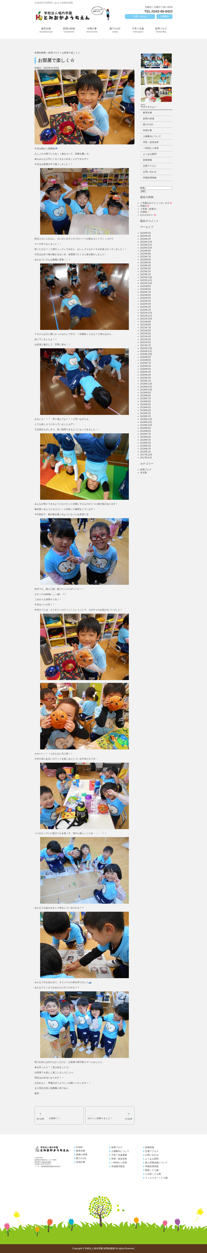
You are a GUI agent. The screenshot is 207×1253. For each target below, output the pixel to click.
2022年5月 (145, 298)
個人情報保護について (156, 1162)
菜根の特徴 (81, 1154)
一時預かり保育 (151, 148)
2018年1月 (145, 452)
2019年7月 (145, 398)
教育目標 (46, 30)
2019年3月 (145, 410)
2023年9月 (145, 251)
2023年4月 (145, 265)
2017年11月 (146, 457)
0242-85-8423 (46, 1162)
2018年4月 (145, 443)
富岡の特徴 (69, 30)
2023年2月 (145, 271)
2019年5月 (145, 404)
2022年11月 (146, 280)
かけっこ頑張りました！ (100, 1118)
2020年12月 (146, 348)
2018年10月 (146, 425)
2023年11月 (146, 245)
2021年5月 (145, 333)
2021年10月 (146, 319)
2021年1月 (145, 345)
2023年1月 (145, 274)
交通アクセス (149, 166)
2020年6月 (145, 366)
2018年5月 (145, 440)
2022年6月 (145, 295)
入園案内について (152, 136)
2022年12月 (146, 277)
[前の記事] (59, 1108)
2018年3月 (145, 446)
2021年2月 (145, 342)
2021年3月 (145, 339)
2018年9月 (145, 428)
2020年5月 (145, 369)
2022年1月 (145, 310)
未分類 (143, 472)
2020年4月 (145, 372)
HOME (79, 1147)
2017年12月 (146, 454)
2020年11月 (146, 351)
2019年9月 (145, 392)
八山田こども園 (153, 1174)
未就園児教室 (118, 1166)
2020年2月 (145, 378)
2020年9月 (145, 357)
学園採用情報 (149, 177)
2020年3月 (145, 375)
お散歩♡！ (54, 1118)
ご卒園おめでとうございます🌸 (156, 203)
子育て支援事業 (119, 1155)
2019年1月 (145, 416)
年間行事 (91, 30)
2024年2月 (145, 236)
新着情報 (147, 160)
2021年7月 (145, 327)
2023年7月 (145, 256)
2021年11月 (146, 316)
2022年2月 (145, 307)
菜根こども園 (152, 1170)
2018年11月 (146, 422)
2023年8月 (145, 253)
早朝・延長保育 (151, 142)
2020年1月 (145, 381)
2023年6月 (145, 259)
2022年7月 (145, 292)
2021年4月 (145, 336)
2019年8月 (145, 395)
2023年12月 (146, 242)
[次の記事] (109, 1108)
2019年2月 (145, 413)
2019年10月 (146, 389)
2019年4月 (145, 407)
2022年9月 (145, 286)
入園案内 (164, 16)
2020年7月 (145, 363)
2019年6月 (145, 401)
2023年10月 (146, 248)
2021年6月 (145, 330)
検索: (142, 188)
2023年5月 (145, 262)
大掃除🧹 (145, 212)
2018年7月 (145, 434)
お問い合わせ (140, 16)
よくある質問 (149, 154)
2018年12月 (146, 419)
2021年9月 (145, 321)
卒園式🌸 (145, 206)
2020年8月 (145, 360)
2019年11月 (146, 386)
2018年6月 (145, 437)
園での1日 (115, 30)
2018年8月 (145, 431)
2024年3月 (145, 233)
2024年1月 (145, 239)
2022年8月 (145, 289)
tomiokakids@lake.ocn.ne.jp (50, 1166)
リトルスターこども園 (156, 1178)
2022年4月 (145, 301)
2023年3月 (145, 268)
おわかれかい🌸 (148, 215)
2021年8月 (145, 324)
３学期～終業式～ (149, 209)
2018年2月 (145, 449)
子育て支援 (138, 30)
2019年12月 (146, 384)
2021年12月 (146, 313)
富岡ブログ (161, 30)
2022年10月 (146, 283)
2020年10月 (146, 354)
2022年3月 (145, 304)
